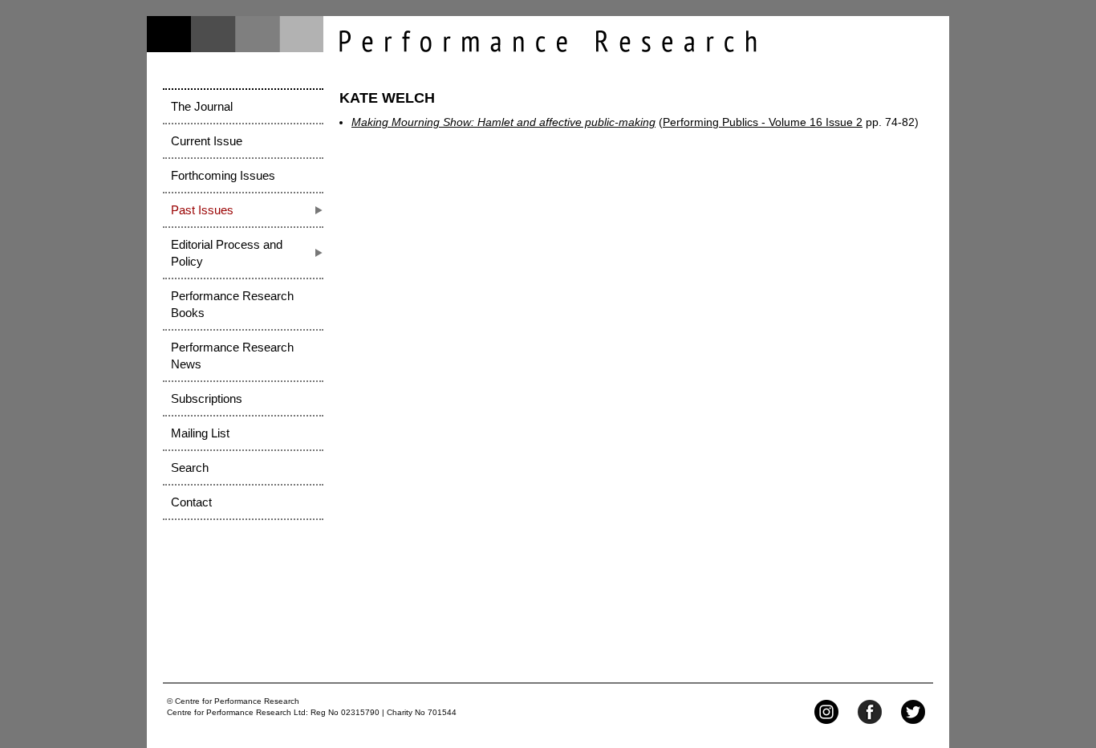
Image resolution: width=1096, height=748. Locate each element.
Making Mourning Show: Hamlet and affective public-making (503, 122)
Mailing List (200, 433)
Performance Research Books (232, 304)
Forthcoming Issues (223, 175)
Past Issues (202, 210)
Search (190, 467)
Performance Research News (232, 355)
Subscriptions (206, 398)
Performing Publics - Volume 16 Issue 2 (763, 122)
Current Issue (206, 141)
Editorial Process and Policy (226, 253)
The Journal (202, 106)
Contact (191, 502)
